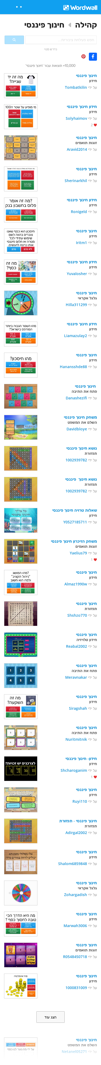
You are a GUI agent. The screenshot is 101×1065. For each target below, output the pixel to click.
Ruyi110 (79, 801)
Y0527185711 (75, 521)
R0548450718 (75, 956)
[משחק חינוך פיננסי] (20, 426)
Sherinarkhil (76, 180)
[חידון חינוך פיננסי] (20, 116)
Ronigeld (79, 211)
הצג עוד (50, 1017)
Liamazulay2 (75, 335)
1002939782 (76, 459)
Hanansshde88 (73, 366)
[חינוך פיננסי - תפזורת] (20, 830)
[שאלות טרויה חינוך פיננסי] (20, 519)
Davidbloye (77, 428)
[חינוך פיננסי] (20, 85)
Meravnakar (76, 677)
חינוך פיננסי (44, 25)
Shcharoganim (74, 770)
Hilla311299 (76, 304)
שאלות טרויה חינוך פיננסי (74, 510)
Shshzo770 (77, 615)
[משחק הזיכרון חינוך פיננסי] (20, 550)
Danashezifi (76, 397)
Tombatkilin (76, 87)
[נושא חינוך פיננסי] (20, 457)
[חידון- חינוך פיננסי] (20, 768)
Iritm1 (81, 242)
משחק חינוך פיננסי (80, 417)
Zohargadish (75, 894)
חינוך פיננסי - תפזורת (78, 820)
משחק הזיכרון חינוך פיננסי (74, 541)
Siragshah (78, 708)
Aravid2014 (77, 149)
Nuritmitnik (76, 739)
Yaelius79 (78, 552)
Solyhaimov (76, 118)
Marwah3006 (75, 925)
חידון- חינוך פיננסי (81, 758)
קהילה (86, 25)
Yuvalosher (77, 273)
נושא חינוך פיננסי (81, 448)
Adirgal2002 (76, 832)
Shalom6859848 (72, 863)
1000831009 (76, 987)
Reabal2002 (76, 646)
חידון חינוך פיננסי (82, 106)
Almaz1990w (75, 583)
